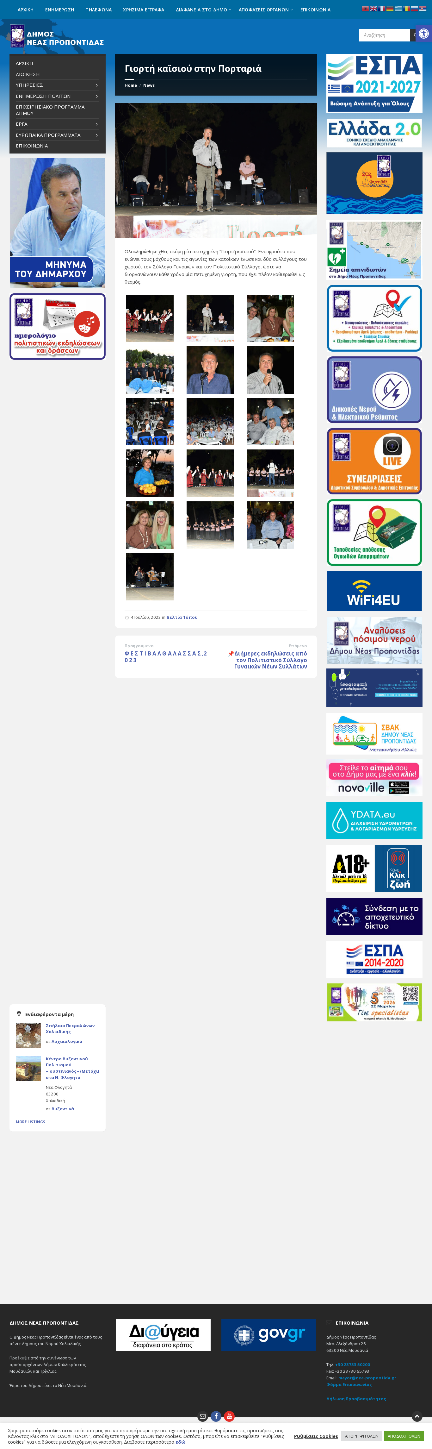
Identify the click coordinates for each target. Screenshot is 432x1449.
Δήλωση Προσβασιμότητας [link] (356, 1399)
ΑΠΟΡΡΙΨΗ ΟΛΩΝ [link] (362, 1436)
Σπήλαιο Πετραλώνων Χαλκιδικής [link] (70, 1029)
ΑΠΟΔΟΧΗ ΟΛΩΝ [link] (404, 1436)
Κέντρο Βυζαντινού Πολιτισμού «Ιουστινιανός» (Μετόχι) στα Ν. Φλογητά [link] (72, 1068)
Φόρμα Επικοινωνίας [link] (349, 1384)
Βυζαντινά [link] (63, 1109)
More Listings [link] (30, 1122)
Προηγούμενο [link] (139, 646)
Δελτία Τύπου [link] (182, 617)
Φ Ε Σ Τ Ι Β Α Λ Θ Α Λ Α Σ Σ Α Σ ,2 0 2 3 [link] (166, 657)
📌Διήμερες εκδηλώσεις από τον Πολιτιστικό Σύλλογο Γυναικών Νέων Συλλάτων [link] (267, 660)
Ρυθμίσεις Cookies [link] (316, 1436)
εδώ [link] (181, 1442)
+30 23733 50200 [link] (352, 1364)
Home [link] (131, 85)
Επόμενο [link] (298, 646)
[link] (424, 33)
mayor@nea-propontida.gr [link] (367, 1378)
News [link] (149, 85)
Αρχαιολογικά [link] (67, 1041)
